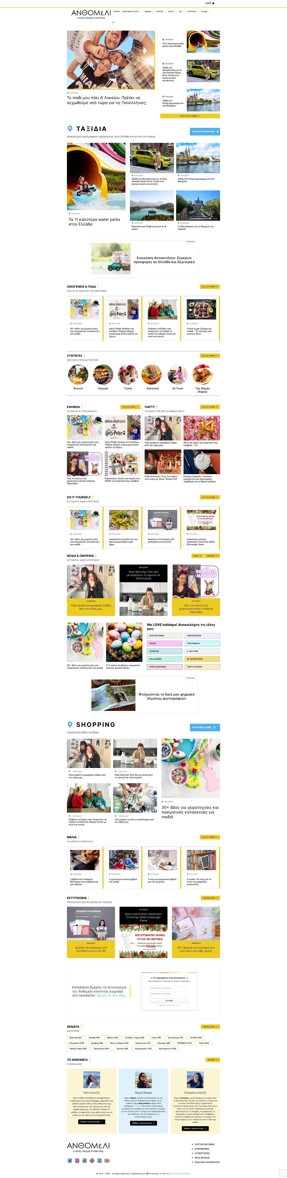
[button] (113, 22)
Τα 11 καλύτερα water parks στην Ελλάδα (173, 44)
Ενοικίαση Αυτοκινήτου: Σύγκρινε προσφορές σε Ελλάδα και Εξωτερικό (164, 260)
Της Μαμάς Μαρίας (202, 390)
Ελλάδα (196, 1037)
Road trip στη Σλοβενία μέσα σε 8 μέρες (149, 227)
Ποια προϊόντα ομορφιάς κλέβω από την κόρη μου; (161, 444)
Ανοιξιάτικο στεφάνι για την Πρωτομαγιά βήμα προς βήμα (123, 542)
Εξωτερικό (77, 1043)
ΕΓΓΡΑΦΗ (169, 1001)
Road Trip (76, 1037)
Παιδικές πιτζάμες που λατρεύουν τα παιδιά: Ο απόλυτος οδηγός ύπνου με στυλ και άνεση (162, 332)
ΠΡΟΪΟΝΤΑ (184, 1043)
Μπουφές (164, 1043)
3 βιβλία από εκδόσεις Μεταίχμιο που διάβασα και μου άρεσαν (84, 882)
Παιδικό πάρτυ (78, 1048)
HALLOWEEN (155, 659)
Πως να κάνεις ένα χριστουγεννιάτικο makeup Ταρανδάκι (81, 481)
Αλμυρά (103, 388)
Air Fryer (177, 388)
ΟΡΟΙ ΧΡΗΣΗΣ (202, 1157)
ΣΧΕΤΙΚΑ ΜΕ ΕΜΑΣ (205, 1144)
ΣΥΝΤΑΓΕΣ (191, 11)
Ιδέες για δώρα (119, 1043)
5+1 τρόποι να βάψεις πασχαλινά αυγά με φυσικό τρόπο (123, 666)
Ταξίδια (137, 1106)
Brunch (78, 388)
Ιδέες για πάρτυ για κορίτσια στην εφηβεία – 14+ (201, 444)
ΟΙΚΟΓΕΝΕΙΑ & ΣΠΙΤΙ (130, 11)
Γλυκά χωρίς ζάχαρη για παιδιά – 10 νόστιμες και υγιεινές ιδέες (199, 331)
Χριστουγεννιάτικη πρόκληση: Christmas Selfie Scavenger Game (201, 542)
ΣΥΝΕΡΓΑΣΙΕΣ (202, 1153)
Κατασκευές (143, 1043)
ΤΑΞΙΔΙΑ (204, 11)
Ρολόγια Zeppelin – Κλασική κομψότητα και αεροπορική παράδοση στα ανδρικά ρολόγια (200, 479)
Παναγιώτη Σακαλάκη (180, 1174)
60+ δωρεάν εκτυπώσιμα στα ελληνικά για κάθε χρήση (196, 949)
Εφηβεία (97, 1043)
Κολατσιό (153, 388)
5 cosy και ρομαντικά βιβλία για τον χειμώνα (162, 880)
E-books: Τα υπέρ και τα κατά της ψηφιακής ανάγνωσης (199, 882)
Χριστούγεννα (167, 1048)
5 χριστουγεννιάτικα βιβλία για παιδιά (123, 880)
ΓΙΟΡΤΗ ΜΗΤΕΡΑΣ (157, 667)
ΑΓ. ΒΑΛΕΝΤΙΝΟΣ (195, 659)
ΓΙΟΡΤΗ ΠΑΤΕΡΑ (194, 667)
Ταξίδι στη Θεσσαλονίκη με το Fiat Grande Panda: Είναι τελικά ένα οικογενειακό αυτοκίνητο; (172, 74)
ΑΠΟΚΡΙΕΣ (154, 651)
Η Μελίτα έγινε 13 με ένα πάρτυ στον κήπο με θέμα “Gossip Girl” (161, 477)
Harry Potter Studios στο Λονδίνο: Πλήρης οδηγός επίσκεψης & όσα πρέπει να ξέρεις (123, 332)
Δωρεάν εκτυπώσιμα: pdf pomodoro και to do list (161, 540)
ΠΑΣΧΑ (152, 643)
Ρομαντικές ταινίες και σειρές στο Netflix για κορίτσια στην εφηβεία (122, 479)
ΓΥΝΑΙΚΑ (147, 11)
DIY (180, 11)
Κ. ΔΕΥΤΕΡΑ (192, 651)
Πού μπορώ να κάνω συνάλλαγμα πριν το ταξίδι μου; (134, 820)
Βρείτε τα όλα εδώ (111, 995)
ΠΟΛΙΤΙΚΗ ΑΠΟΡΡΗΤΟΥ (207, 1162)
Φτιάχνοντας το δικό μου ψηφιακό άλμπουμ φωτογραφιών (167, 696)
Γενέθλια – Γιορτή (134, 1037)
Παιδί (204, 1043)
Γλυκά (128, 388)
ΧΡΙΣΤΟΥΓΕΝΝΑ (156, 636)
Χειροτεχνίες (143, 1048)
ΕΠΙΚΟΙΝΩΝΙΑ (202, 1148)
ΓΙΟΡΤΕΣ (159, 11)
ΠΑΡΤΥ (171, 11)
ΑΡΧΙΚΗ (117, 11)
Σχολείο (122, 1048)
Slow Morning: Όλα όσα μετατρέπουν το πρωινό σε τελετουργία (143, 575)
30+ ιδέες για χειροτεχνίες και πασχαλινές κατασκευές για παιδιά (84, 331)
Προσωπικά (101, 1048)
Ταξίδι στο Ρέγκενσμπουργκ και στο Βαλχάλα (173, 103)
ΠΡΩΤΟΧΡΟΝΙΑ (194, 636)
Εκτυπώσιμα (175, 1037)
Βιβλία (112, 1037)
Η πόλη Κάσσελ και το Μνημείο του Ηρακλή (196, 227)
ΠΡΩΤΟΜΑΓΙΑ (193, 643)
